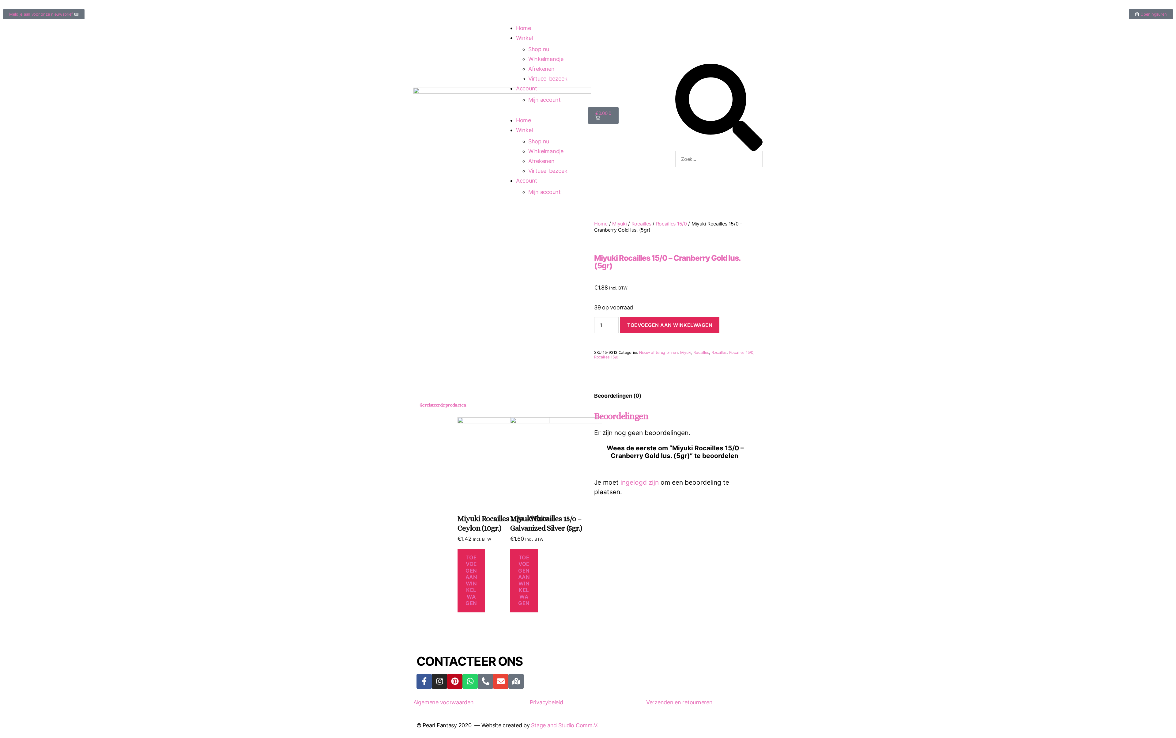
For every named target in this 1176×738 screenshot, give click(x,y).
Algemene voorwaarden (443, 702)
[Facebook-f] (424, 681)
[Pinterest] (454, 681)
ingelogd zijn (639, 482)
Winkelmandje (546, 59)
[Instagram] (439, 681)
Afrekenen (541, 69)
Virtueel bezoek (547, 78)
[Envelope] (500, 681)
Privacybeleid (546, 702)
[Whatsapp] (470, 681)
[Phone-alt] (485, 681)
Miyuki (619, 224)
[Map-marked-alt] (516, 681)
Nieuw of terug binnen (658, 352)
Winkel (524, 38)
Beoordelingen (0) (617, 395)
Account (526, 88)
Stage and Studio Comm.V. (564, 725)
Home (523, 28)
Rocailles (641, 224)
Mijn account (544, 100)
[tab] (617, 396)
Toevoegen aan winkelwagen (669, 325)
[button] (719, 107)
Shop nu (538, 49)
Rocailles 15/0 (671, 224)
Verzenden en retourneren (679, 702)
